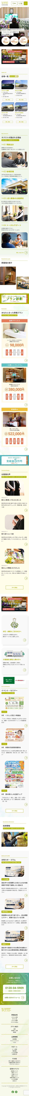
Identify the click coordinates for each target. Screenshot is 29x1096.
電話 (15, 3)
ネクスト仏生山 (14, 1022)
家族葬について (14, 1071)
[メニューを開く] (26, 3)
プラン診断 (21, 3)
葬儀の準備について (14, 1077)
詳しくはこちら (20, 252)
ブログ (14, 1042)
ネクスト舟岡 (15, 1017)
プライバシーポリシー (15, 1064)
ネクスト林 (14, 1019)
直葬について (15, 1072)
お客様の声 (14, 1054)
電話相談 (15, 1051)
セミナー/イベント (14, 1040)
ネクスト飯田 (15, 1020)
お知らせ (15, 1081)
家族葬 (14, 1032)
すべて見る (14, 587)
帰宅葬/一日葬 (14, 1030)
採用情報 (15, 1039)
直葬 (15, 1029)
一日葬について (14, 1074)
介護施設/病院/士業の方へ (14, 1062)
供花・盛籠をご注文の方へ (15, 1061)
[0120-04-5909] (4, 3)
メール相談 (14, 1049)
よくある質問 (15, 1052)
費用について (15, 1076)
